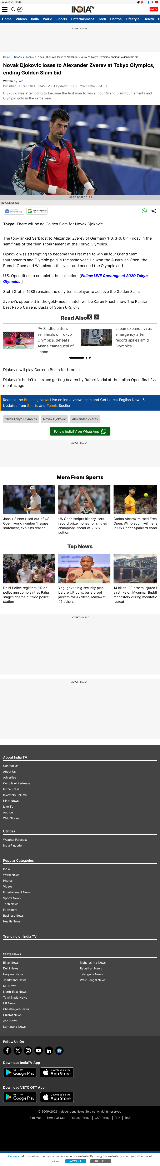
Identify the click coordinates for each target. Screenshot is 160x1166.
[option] (41, 340)
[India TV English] (82, 9)
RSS (128, 1117)
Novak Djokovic (54, 419)
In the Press (11, 789)
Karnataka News (14, 1026)
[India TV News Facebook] (148, 2)
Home (6, 19)
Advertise (9, 777)
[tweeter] (18, 1050)
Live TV (8, 806)
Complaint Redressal (17, 783)
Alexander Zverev (85, 419)
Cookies (13, 1156)
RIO (117, 1117)
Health (149, 19)
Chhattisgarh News (16, 1009)
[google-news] (59, 1050)
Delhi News (10, 968)
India (35, 19)
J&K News (10, 1020)
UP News (9, 1003)
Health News (11, 921)
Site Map (35, 1117)
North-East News (14, 991)
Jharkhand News (14, 980)
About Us (9, 771)
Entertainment (82, 19)
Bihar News (11, 962)
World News (11, 874)
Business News (13, 915)
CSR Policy (102, 1117)
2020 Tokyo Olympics (21, 419)
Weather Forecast (15, 839)
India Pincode (12, 845)
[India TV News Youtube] (156, 2)
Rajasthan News (91, 968)
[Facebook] (7, 1050)
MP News (9, 986)
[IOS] (138, 2)
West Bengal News (92, 980)
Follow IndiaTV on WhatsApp (76, 431)
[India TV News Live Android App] (20, 1072)
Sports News (12, 898)
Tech (102, 19)
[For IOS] (57, 1097)
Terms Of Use (56, 1117)
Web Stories (11, 818)
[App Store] (57, 1072)
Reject (100, 1161)
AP (21, 81)
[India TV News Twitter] (152, 2)
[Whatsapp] (144, 211)
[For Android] (20, 1097)
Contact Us (10, 765)
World (47, 19)
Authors (8, 812)
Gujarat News (12, 1015)
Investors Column (15, 795)
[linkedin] (49, 1050)
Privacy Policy (80, 1117)
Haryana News (13, 974)
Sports (61, 19)
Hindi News (11, 800)
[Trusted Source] (37, 211)
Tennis (30, 56)
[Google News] (13, 211)
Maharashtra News (93, 962)
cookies (54, 1161)
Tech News (10, 904)
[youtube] (38, 1050)
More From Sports (80, 477)
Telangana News (91, 974)
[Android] (142, 2)
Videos (21, 19)
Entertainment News (17, 892)
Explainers (10, 909)
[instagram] (28, 1050)
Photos (116, 19)
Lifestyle (132, 19)
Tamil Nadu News (15, 997)
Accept (75, 1161)
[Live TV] (154, 9)
